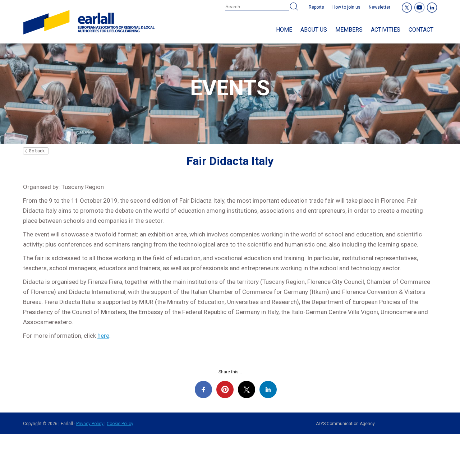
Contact (421, 29)
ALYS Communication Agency (345, 423)
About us (313, 29)
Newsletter (379, 7)
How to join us (346, 7)
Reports (316, 7)
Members (349, 29)
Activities (385, 29)
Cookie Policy (120, 423)
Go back (37, 150)
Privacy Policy (90, 423)
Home (284, 29)
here (103, 335)
